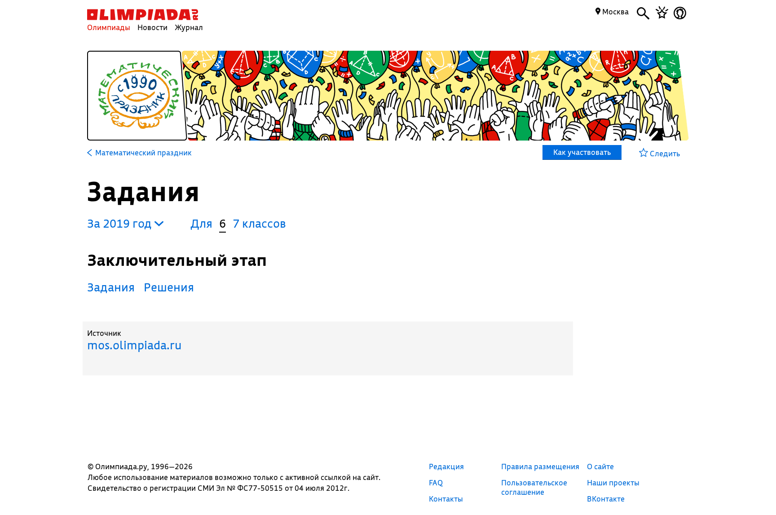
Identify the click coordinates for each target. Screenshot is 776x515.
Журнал (189, 27)
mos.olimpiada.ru (134, 345)
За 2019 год (120, 223)
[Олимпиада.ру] (142, 14)
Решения (169, 287)
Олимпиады (108, 27)
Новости (152, 27)
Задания (111, 287)
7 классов (259, 223)
